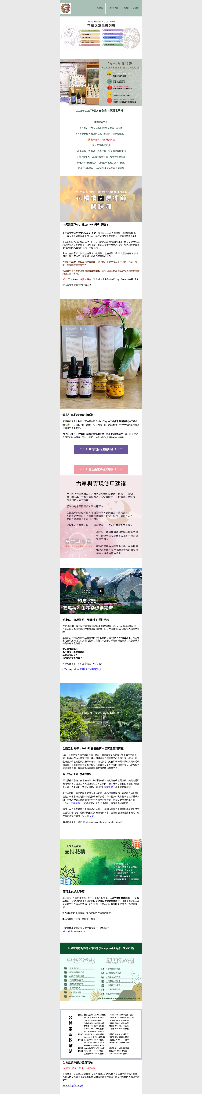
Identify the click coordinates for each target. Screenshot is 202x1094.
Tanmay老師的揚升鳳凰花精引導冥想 (82, 669)
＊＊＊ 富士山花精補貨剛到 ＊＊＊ (101, 469)
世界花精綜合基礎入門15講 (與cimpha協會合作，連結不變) (101, 948)
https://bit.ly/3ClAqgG (73, 1085)
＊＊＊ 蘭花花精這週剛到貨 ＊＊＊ (101, 449)
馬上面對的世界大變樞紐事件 (77, 774)
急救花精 (108, 787)
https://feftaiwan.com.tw (74, 931)
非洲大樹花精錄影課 (120, 898)
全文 (91, 816)
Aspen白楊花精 (72, 803)
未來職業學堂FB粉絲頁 (80, 285)
